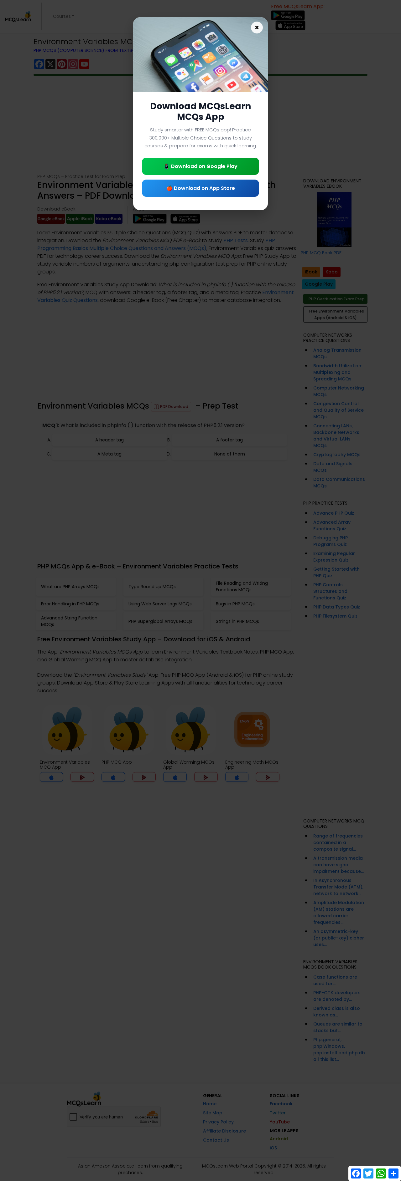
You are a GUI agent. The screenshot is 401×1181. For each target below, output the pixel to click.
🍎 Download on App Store (200, 188)
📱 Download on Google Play (200, 166)
